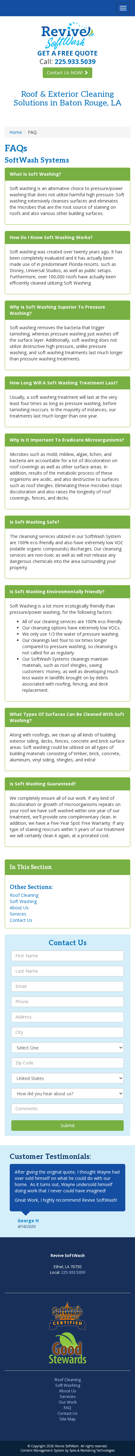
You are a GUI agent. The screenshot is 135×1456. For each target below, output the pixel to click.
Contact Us (21, 920)
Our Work (68, 1402)
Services (18, 914)
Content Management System (42, 1450)
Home (15, 132)
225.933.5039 (73, 1272)
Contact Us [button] (65, 73)
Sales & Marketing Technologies (92, 1450)
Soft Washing (23, 901)
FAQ (67, 1407)
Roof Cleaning (24, 895)
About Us (19, 908)
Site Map (67, 1419)
